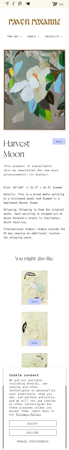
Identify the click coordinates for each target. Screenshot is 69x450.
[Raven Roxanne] (34, 15)
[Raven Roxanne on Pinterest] (7, 4)
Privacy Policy (28, 414)
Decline (33, 432)
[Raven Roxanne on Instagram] (21, 4)
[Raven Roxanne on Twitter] (29, 4)
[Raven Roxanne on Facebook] (14, 4)
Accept (32, 423)
